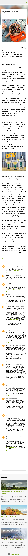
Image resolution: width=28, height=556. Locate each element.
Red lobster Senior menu (14, 408)
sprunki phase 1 (15, 299)
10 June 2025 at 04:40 (16, 294)
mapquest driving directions (13, 289)
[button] (2, 16)
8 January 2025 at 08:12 (16, 275)
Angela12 (8, 275)
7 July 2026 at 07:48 (13, 415)
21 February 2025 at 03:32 (17, 283)
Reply (7, 272)
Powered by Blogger (15, 554)
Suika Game (16, 353)
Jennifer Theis (10, 306)
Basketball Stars (14, 319)
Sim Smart (9, 436)
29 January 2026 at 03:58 (17, 364)
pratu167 (8, 283)
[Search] (26, 2)
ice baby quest (20, 392)
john (7, 398)
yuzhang (8, 383)
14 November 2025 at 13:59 (19, 345)
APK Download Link (11, 447)
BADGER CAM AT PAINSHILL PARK (8, 516)
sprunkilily (9, 294)
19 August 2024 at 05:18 (19, 266)
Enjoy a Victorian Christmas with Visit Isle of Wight (12, 539)
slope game (16, 270)
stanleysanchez (10, 266)
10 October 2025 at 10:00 (17, 330)
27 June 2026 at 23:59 (13, 398)
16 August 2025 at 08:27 (19, 306)
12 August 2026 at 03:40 (17, 436)
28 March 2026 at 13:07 (15, 383)
